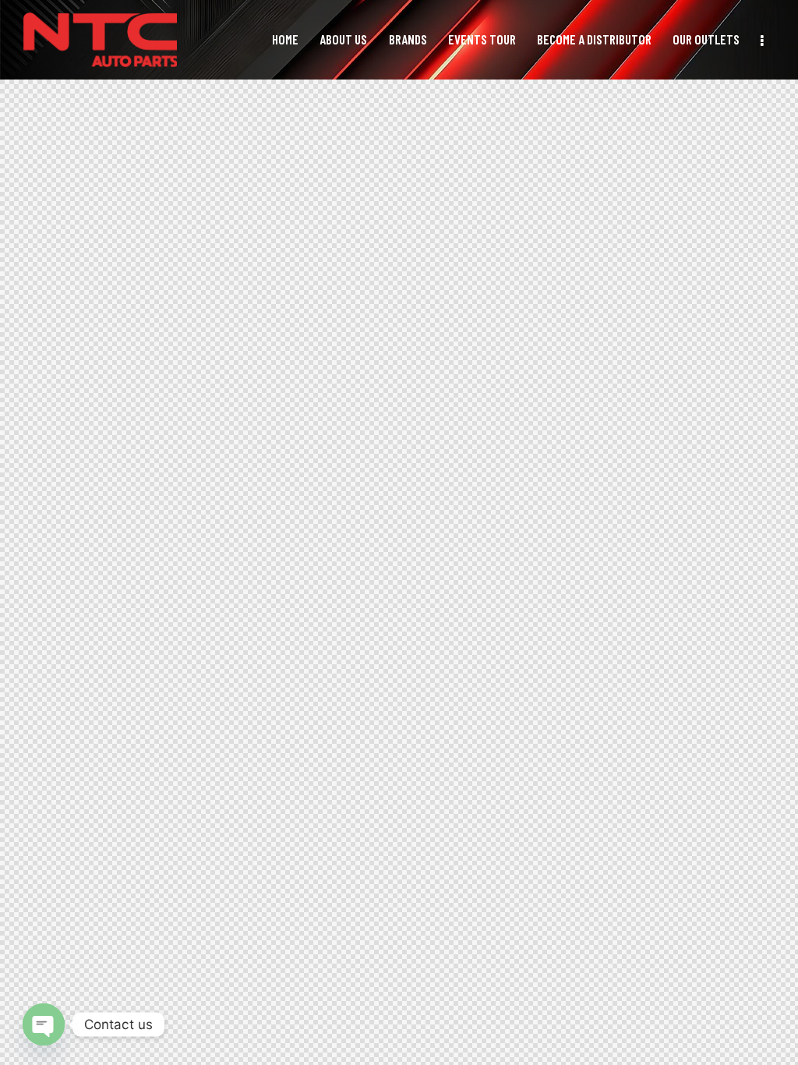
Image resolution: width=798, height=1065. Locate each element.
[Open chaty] (44, 1024)
